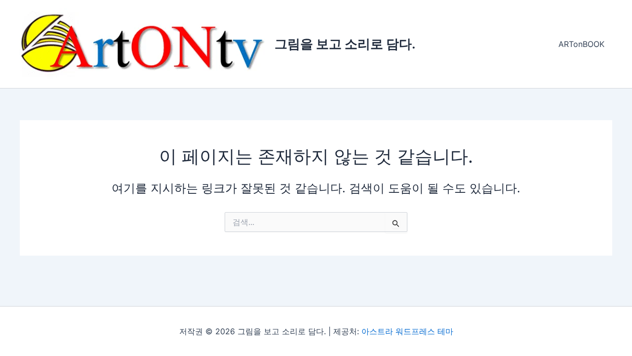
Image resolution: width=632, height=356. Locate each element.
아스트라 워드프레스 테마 (407, 331)
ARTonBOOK (581, 44)
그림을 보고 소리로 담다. (345, 43)
